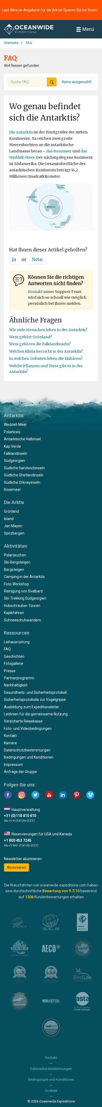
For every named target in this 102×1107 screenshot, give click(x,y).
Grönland (11, 511)
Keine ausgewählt (76, 82)
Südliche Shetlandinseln (23, 475)
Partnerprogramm (19, 678)
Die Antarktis (21, 132)
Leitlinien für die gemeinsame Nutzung (36, 714)
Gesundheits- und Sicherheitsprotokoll (35, 692)
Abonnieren (16, 867)
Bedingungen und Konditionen (28, 757)
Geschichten (14, 656)
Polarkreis (12, 432)
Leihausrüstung (17, 642)
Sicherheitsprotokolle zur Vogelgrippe (35, 699)
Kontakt (35, 291)
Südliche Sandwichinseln (24, 468)
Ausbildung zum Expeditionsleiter (31, 707)
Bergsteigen (14, 569)
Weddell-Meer (15, 424)
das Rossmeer (59, 151)
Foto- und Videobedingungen (28, 728)
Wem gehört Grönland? (30, 337)
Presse (9, 671)
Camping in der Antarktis (24, 577)
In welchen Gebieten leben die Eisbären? (45, 358)
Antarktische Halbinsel (22, 439)
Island (9, 519)
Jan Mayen (13, 526)
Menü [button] (88, 29)
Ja (14, 259)
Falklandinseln (15, 453)
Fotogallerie (13, 663)
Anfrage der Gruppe (20, 772)
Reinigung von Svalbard (23, 591)
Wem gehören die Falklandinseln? (40, 344)
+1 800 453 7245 (17, 840)
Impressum (13, 764)
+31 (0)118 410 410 (20, 816)
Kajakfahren (14, 613)
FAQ (7, 649)
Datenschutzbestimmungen (27, 750)
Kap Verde (12, 446)
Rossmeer (12, 489)
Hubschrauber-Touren (22, 606)
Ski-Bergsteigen (17, 562)
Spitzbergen (14, 533)
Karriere (10, 743)
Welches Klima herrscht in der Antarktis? (46, 351)
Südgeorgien (14, 460)
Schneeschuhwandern (22, 620)
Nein (37, 259)
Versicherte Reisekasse (23, 721)
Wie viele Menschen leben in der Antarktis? (48, 329)
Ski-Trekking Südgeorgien (25, 598)
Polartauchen (15, 555)
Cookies (51, 1091)
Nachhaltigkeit (15, 685)
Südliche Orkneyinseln (22, 482)
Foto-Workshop (16, 584)
